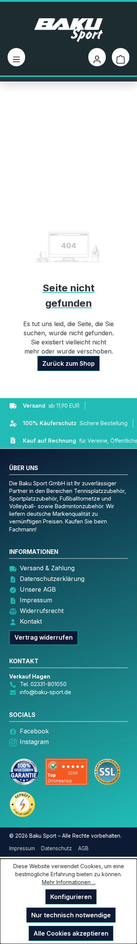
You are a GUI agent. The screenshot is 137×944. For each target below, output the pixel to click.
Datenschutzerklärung (52, 578)
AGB (83, 848)
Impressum (36, 600)
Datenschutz (56, 848)
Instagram (34, 742)
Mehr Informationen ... (69, 882)
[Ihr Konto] (97, 57)
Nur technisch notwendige (71, 915)
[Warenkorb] (120, 57)
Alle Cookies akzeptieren (70, 933)
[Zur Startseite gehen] (68, 30)
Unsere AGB (38, 589)
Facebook (34, 731)
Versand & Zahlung (47, 568)
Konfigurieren (71, 897)
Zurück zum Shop (68, 363)
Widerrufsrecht (42, 610)
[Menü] (16, 57)
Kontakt (31, 621)
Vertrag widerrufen (43, 637)
